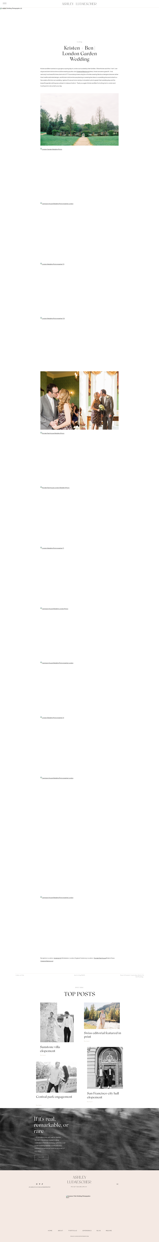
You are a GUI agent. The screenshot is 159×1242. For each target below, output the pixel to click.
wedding (79, 42)
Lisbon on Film (20, 975)
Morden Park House (100, 958)
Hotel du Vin (57, 958)
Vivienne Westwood (83, 71)
